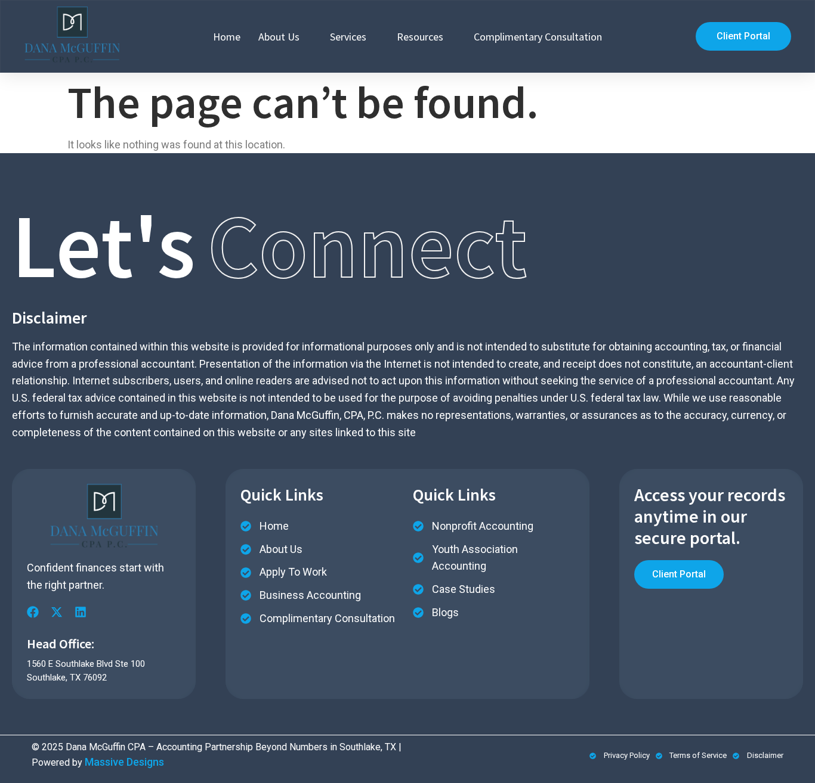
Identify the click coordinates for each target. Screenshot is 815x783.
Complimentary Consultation (538, 37)
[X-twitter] (57, 612)
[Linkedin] (81, 612)
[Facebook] (33, 612)
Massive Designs (124, 762)
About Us (279, 37)
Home (226, 37)
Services (348, 37)
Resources (420, 37)
